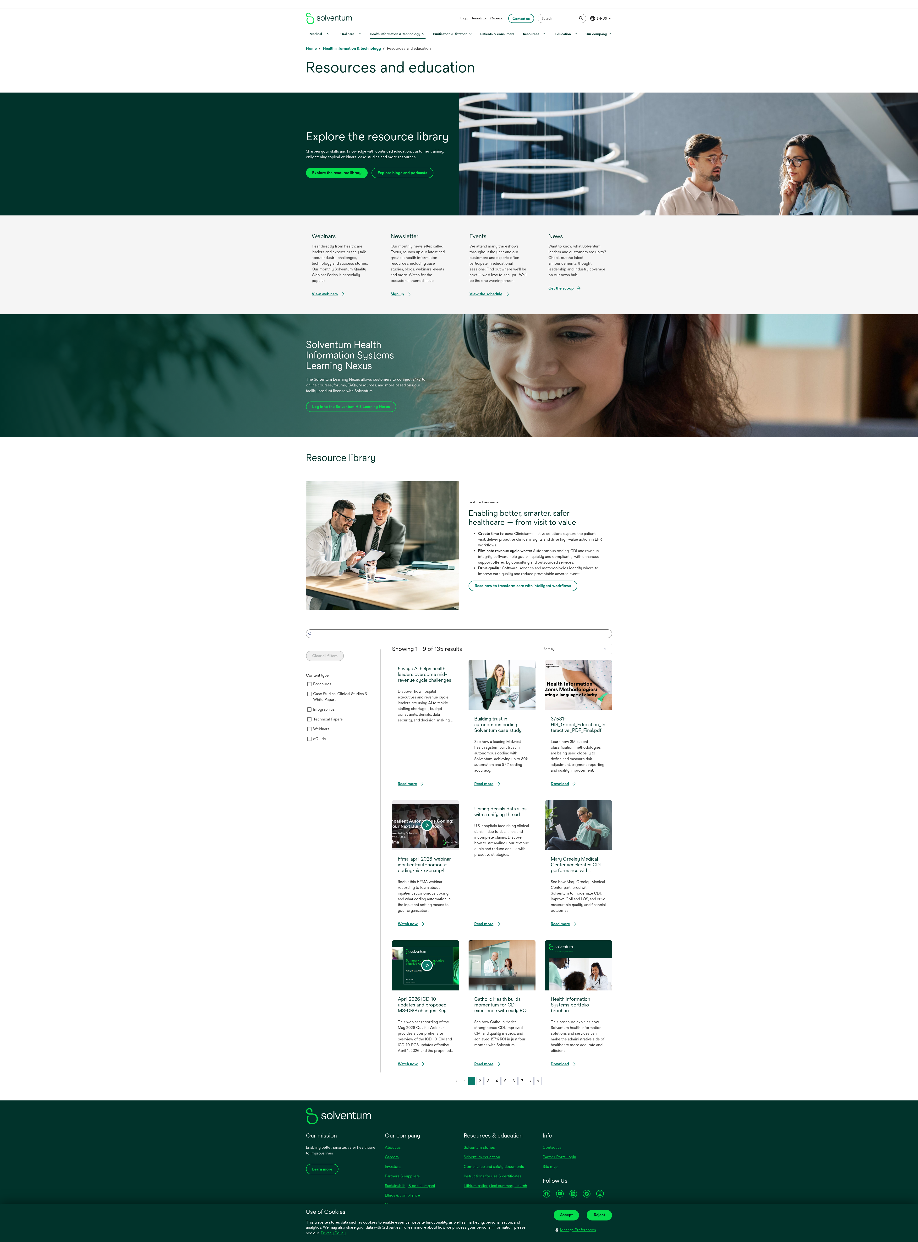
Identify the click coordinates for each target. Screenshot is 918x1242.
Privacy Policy (333, 1233)
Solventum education (482, 1157)
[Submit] (581, 18)
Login (464, 18)
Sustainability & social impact (410, 1185)
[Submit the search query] (310, 634)
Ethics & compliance (402, 1195)
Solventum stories (479, 1147)
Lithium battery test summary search (495, 1185)
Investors (479, 18)
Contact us (552, 1147)
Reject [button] (599, 1215)
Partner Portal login (559, 1157)
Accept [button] (566, 1215)
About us (393, 1147)
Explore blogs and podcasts (402, 172)
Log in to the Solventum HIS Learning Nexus (351, 408)
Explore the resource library (336, 172)
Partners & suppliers (402, 1176)
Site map (550, 1166)
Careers (496, 18)
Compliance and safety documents (494, 1166)
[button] (575, 1230)
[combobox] (562, 18)
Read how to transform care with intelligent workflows (524, 587)
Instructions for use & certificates (492, 1176)
